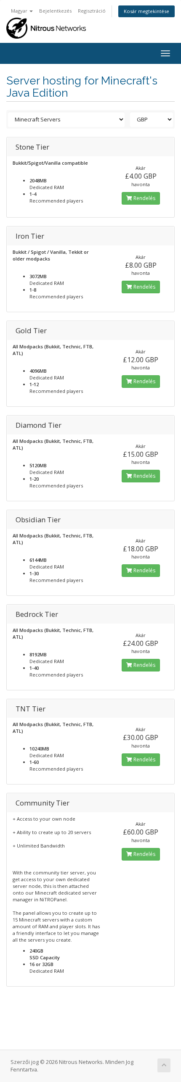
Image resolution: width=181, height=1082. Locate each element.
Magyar (20, 11)
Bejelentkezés (55, 11)
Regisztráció (92, 11)
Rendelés (143, 198)
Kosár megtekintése (146, 11)
